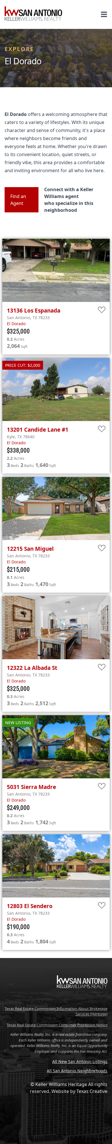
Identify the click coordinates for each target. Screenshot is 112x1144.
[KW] (82, 1000)
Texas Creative (91, 1091)
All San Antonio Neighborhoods (77, 1070)
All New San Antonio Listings (79, 1061)
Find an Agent (18, 199)
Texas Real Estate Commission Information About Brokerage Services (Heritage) (56, 1011)
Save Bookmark (102, 310)
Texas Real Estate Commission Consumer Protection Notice (57, 1024)
